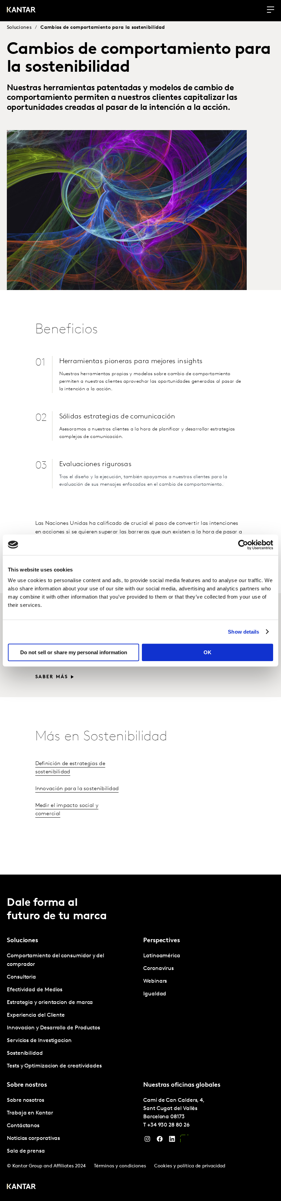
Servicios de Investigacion (39, 1040)
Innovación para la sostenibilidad (77, 789)
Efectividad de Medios (34, 990)
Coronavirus (158, 968)
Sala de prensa (26, 1151)
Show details (243, 632)
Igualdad (154, 994)
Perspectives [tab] (161, 941)
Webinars (155, 981)
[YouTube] (184, 1140)
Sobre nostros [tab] (27, 1085)
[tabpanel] (72, 1011)
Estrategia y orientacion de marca (50, 1002)
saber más (51, 677)
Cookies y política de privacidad (189, 1166)
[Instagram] (147, 1140)
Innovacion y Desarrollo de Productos (53, 1028)
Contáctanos (23, 1126)
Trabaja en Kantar (30, 1113)
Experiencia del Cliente (36, 1015)
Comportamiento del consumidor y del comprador (55, 960)
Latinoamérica (161, 956)
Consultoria (21, 977)
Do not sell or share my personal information (73, 652)
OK (207, 652)
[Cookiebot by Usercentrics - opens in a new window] (243, 545)
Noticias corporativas (33, 1138)
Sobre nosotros (25, 1100)
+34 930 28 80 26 (168, 1125)
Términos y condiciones (120, 1166)
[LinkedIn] (172, 1140)
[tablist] (140, 1038)
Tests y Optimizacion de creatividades (54, 1066)
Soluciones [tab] (22, 941)
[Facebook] (160, 1140)
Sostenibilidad (25, 1053)
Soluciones (19, 27)
